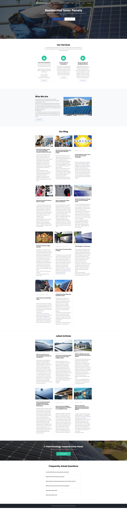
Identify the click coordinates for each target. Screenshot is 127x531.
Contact (89, 3)
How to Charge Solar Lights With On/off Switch (62, 201)
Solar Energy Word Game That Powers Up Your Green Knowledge (82, 156)
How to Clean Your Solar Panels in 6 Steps (63, 250)
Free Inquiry (58, 19)
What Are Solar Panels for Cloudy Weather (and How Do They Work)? (43, 356)
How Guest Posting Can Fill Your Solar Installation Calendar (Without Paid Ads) (43, 151)
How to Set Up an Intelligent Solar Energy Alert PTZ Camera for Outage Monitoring (63, 407)
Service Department (58, 3)
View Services (69, 19)
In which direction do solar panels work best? (57, 472)
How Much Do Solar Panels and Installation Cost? (63, 295)
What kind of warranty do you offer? (55, 476)
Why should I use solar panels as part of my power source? (61, 481)
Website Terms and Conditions (70, 505)
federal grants (58, 365)
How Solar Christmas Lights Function (43, 246)
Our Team (78, 3)
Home (49, 3)
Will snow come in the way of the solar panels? (57, 486)
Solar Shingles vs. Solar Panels (82, 246)
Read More (39, 119)
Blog (83, 3)
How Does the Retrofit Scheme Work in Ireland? (43, 201)
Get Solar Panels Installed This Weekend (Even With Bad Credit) (63, 151)
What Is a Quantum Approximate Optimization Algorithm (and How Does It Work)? (82, 407)
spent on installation (43, 316)
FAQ (72, 3)
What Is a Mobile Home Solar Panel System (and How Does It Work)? (83, 355)
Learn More (44, 80)
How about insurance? (51, 490)
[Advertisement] (63, 28)
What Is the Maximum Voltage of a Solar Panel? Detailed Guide (82, 200)
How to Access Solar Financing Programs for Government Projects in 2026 (63, 357)
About (67, 3)
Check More (63, 453)
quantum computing (86, 416)
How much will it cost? (51, 495)
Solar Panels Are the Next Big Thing (43, 298)
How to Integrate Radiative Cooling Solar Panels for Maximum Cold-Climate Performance (43, 404)
